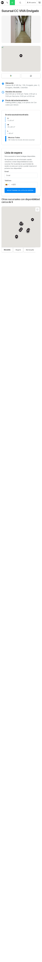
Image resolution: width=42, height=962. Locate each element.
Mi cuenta (32, 2)
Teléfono (8, 181)
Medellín (7, 250)
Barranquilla (30, 250)
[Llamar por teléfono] (7, 2)
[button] (2, 29)
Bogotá (18, 250)
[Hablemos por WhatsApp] (12, 2)
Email (7, 171)
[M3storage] (2, 2)
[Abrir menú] (39, 2)
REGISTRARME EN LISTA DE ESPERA (20, 190)
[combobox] (7, 184)
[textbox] (7, 184)
